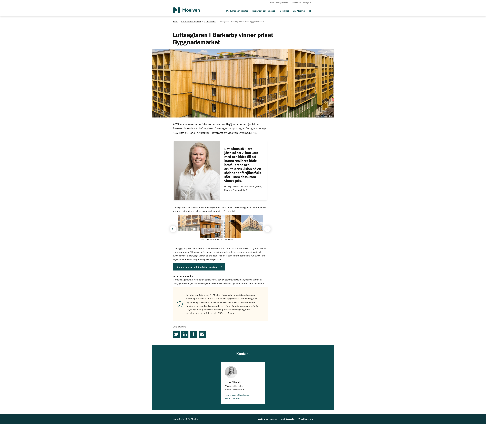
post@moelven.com (267, 418)
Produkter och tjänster (237, 11)
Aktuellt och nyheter (191, 21)
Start (175, 21)
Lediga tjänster (282, 2)
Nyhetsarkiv (210, 21)
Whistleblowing (305, 418)
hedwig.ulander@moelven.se (237, 395)
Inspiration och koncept (263, 11)
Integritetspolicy (287, 418)
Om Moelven (299, 11)
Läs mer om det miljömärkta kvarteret (197, 267)
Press (272, 2)
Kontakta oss (295, 2)
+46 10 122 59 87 (233, 398)
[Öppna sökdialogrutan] (310, 11)
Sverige (306, 2)
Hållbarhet (284, 11)
